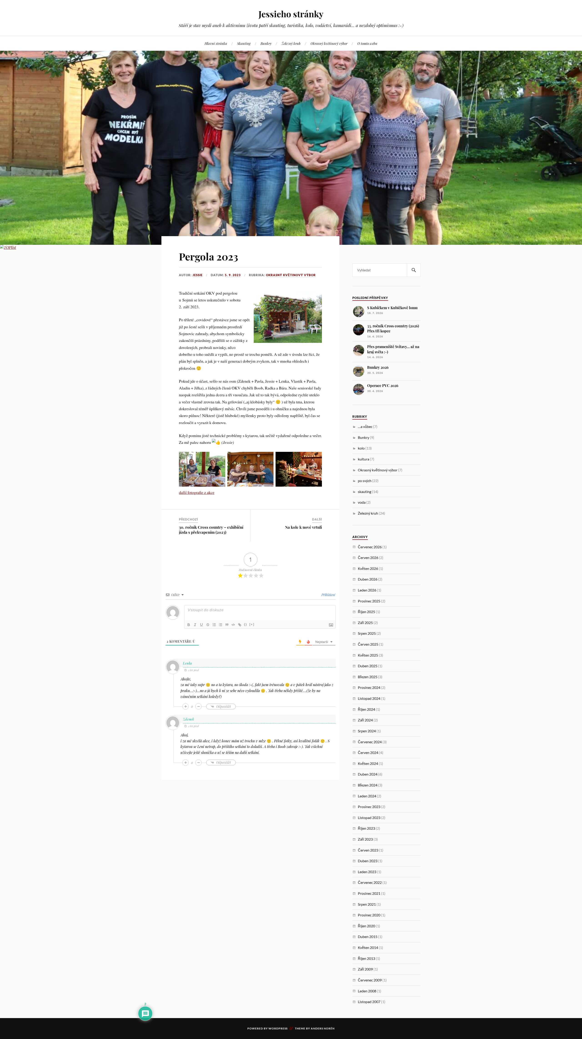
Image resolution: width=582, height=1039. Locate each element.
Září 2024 (365, 720)
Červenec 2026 (370, 547)
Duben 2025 (367, 666)
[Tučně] (189, 624)
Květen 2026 (368, 568)
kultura (363, 459)
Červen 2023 (368, 850)
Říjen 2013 (366, 958)
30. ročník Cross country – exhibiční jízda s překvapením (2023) (211, 530)
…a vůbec (365, 426)
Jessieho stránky (291, 14)
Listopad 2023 (369, 817)
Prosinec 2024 (369, 687)
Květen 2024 (368, 763)
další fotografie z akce (196, 492)
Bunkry (266, 43)
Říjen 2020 (366, 926)
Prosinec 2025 (369, 601)
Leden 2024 (367, 796)
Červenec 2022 (370, 882)
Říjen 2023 (366, 828)
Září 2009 (365, 969)
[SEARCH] (414, 270)
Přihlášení (328, 595)
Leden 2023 (367, 872)
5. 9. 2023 (233, 275)
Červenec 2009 (370, 980)
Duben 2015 (367, 936)
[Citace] (227, 624)
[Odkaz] (239, 624)
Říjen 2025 (366, 611)
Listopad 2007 (369, 1001)
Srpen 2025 (367, 633)
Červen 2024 (368, 752)
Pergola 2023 (208, 256)
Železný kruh (291, 43)
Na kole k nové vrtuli (303, 527)
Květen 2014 (368, 947)
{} (245, 624)
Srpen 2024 (367, 731)
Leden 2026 (367, 590)
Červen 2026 (368, 557)
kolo (361, 448)
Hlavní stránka (216, 43)
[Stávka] (208, 624)
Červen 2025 (368, 644)
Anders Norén (323, 1028)
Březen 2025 (367, 677)
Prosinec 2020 (369, 915)
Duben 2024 (367, 774)
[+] (251, 624)
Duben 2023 (367, 861)
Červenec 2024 (370, 742)
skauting (364, 491)
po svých (364, 480)
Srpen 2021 (367, 904)
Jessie (198, 275)
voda (362, 502)
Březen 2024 (367, 785)
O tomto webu (367, 43)
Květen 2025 (368, 655)
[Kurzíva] (195, 624)
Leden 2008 (367, 991)
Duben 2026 (367, 579)
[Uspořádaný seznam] (214, 624)
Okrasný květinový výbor (329, 43)
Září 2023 (365, 839)
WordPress (278, 1028)
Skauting (244, 43)
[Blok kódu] (233, 624)
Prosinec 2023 (369, 806)
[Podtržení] (201, 624)
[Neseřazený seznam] (220, 624)
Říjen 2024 (366, 709)
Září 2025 (365, 622)
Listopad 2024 (369, 698)
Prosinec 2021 (369, 893)
